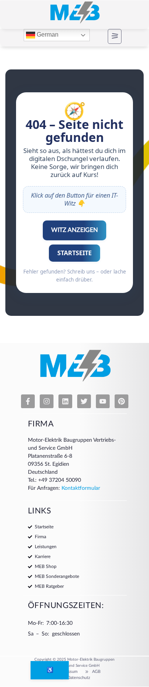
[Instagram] (46, 401)
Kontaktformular (81, 488)
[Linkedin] (65, 401)
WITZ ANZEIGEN (74, 230)
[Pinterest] (121, 401)
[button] (108, 36)
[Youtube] (103, 401)
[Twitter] (84, 401)
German (46, 35)
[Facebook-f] (28, 401)
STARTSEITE (74, 253)
